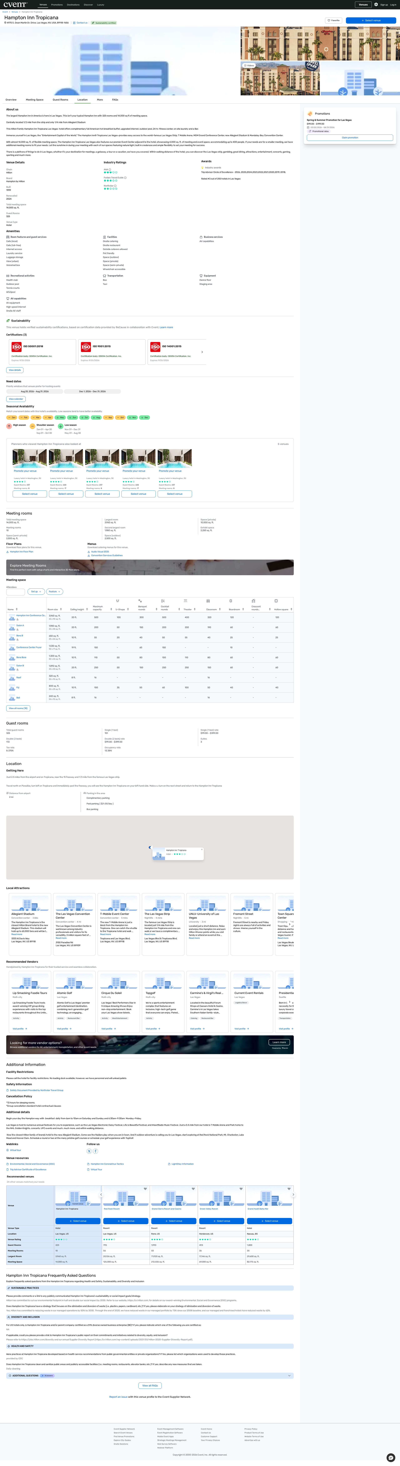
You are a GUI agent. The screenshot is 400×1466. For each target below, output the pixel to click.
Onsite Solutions (121, 1444)
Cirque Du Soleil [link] (111, 993)
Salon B (20, 665)
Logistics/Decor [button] (241, 1003)
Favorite (335, 20)
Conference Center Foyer (29, 647)
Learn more (166, 327)
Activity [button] (16, 1018)
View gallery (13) (388, 90)
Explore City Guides (122, 1440)
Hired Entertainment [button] (119, 1018)
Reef (18, 677)
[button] (120, 61)
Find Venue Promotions (124, 1436)
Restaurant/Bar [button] (74, 1018)
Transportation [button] (285, 1018)
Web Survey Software (167, 1444)
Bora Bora (21, 657)
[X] (89, 1151)
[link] (30, 981)
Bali (18, 697)
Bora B (19, 635)
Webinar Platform (165, 1448)
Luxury (100, 4)
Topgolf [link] (150, 993)
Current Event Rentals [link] (249, 993)
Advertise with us (252, 1440)
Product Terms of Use (254, 1433)
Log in (393, 4)
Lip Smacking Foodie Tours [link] (30, 993)
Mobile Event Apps (165, 1436)
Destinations (73, 4)
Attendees (11, 587)
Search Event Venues (123, 1433)
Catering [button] (194, 1018)
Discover (88, 4)
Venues (43, 4)
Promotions (57, 4)
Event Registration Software (170, 1433)
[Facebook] (95, 1151)
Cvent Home (206, 1429)
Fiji (17, 687)
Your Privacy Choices (210, 1440)
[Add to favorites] (145, 1189)
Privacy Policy (251, 1429)
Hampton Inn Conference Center (31, 615)
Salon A (20, 625)
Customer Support (209, 1436)
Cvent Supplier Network (124, 1429)
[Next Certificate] (202, 352)
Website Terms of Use (254, 1436)
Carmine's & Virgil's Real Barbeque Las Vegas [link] (207, 993)
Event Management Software (170, 1429)
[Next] (289, 924)
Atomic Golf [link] (64, 993)
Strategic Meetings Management (171, 1440)
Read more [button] (16, 934)
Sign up (384, 4)
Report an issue (118, 1396)
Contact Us (206, 1433)
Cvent (5, 12)
